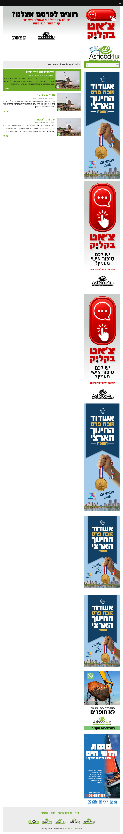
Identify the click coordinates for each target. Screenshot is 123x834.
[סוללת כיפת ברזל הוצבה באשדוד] (67, 80)
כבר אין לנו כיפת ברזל (45, 95)
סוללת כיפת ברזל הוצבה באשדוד (40, 72)
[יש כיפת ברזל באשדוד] (69, 127)
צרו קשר (44, 813)
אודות (77, 813)
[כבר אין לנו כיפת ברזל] (69, 102)
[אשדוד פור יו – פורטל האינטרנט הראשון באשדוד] (104, 53)
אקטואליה (50, 75)
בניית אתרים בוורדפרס (71, 829)
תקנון (53, 813)
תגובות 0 (31, 75)
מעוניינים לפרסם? (65, 813)
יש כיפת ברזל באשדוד (45, 119)
